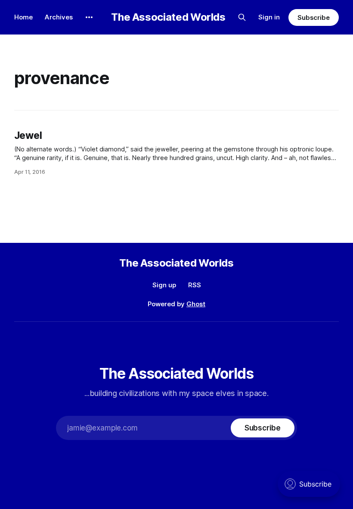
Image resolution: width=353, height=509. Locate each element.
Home (23, 17)
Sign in (269, 17)
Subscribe (313, 17)
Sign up (164, 285)
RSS (194, 285)
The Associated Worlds (168, 17)
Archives (59, 17)
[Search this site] (242, 17)
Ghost (195, 304)
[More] (89, 17)
